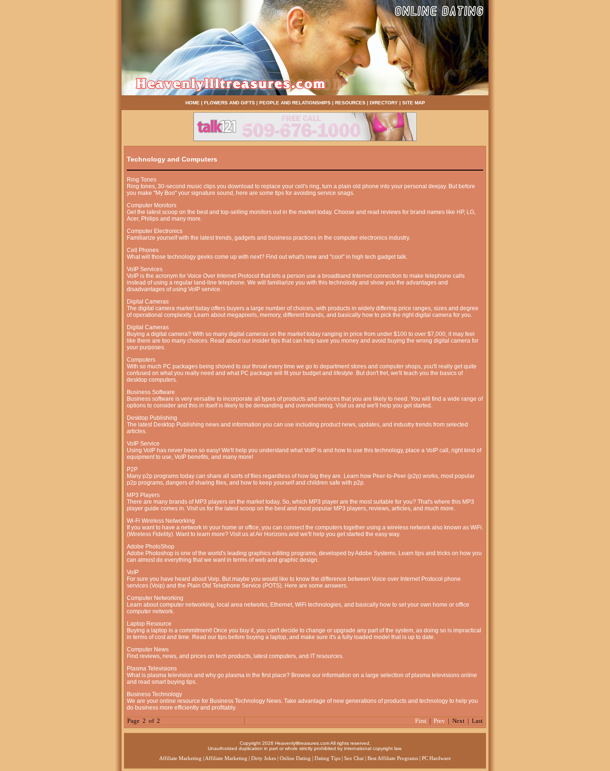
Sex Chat (354, 758)
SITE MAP (413, 102)
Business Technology (154, 694)
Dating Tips (327, 758)
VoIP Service (143, 443)
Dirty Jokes (263, 758)
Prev (439, 720)
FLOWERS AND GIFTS (229, 102)
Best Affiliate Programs (392, 758)
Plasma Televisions (152, 668)
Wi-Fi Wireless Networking (161, 520)
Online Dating (295, 758)
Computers (141, 359)
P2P (132, 469)
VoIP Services (145, 269)
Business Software (151, 392)
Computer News (148, 649)
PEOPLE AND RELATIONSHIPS (295, 102)
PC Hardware (436, 758)
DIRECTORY (384, 102)
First (421, 720)
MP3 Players (143, 495)
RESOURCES (350, 102)
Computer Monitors (151, 205)
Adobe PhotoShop (150, 546)
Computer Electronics (155, 231)
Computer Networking (155, 598)
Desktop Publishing (152, 418)
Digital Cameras (148, 301)
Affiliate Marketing (180, 758)
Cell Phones (143, 250)
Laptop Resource (149, 623)
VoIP (133, 572)
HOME (192, 102)
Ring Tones (141, 179)
